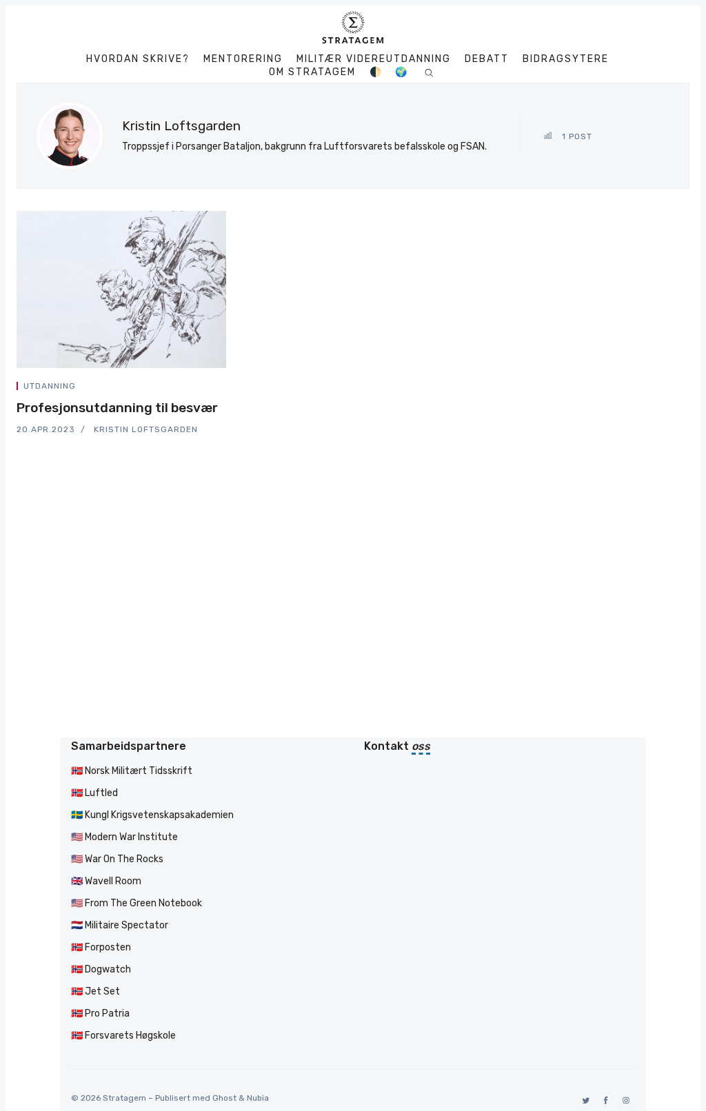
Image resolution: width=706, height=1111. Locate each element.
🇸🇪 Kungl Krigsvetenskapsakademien (152, 815)
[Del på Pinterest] (222, 388)
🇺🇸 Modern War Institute (124, 837)
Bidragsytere (566, 59)
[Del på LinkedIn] (207, 388)
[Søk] (429, 72)
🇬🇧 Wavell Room (106, 881)
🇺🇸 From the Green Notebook (136, 903)
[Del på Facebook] (190, 388)
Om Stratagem (312, 72)
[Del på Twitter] (173, 388)
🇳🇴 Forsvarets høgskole (123, 1035)
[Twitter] (583, 1100)
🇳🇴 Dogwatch (101, 969)
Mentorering (243, 59)
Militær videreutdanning (373, 59)
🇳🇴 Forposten (101, 947)
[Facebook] (603, 1100)
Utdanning (49, 386)
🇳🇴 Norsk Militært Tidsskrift (131, 771)
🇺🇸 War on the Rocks (117, 859)
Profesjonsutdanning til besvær (117, 408)
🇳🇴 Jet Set (95, 991)
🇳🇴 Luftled (94, 793)
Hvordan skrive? (138, 59)
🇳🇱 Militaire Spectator (119, 925)
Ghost (224, 1098)
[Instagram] (623, 1100)
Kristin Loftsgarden (146, 429)
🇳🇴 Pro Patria (100, 1013)
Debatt (487, 59)
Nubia (258, 1098)
